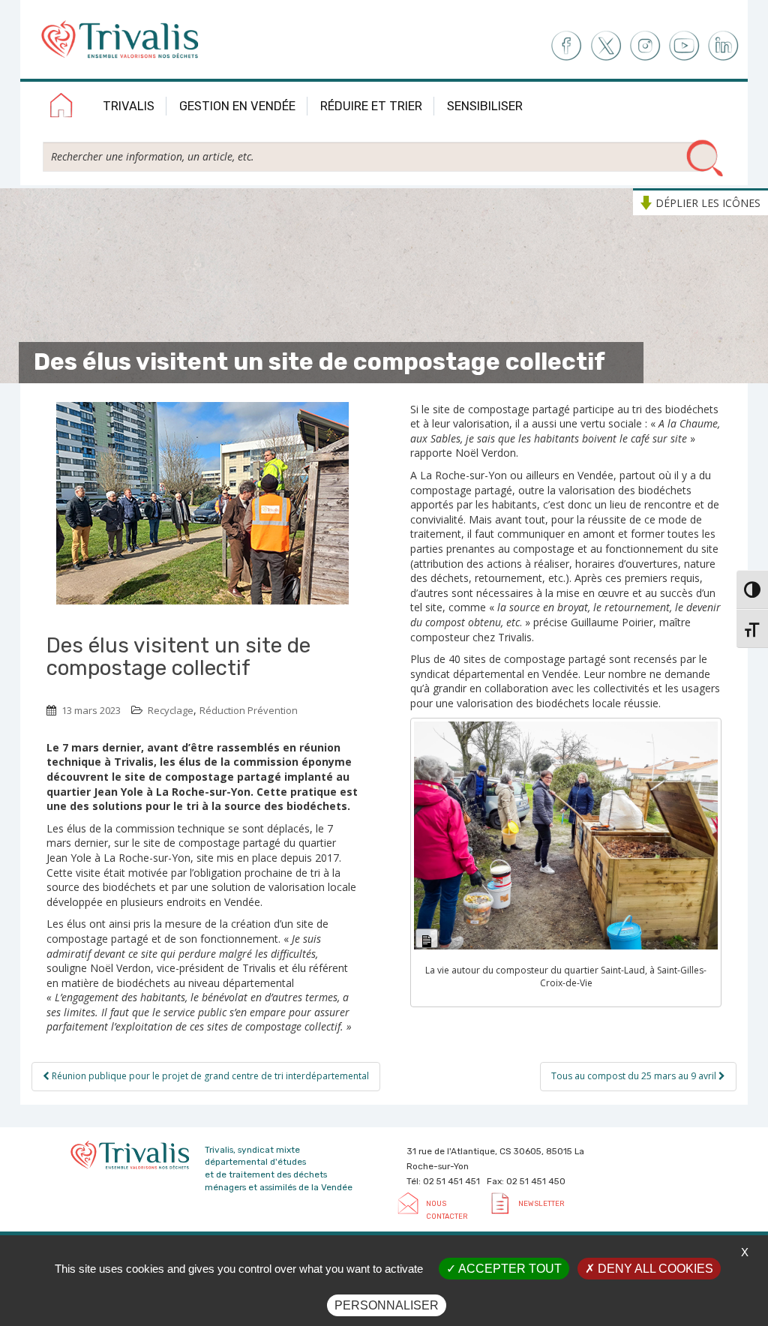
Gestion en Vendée (237, 106)
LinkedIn (724, 46)
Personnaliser (386, 1305)
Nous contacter (446, 1209)
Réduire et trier (371, 106)
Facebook (565, 46)
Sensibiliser (485, 106)
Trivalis (128, 106)
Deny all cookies (654, 1268)
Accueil (61, 108)
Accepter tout (509, 1268)
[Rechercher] (705, 159)
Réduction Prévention (249, 710)
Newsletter (541, 1203)
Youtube (684, 46)
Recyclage (171, 710)
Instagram (644, 46)
